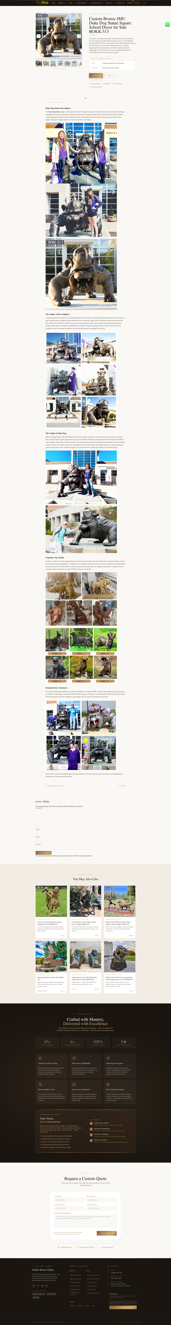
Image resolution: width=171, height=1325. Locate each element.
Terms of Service (92, 1282)
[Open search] (147, 3)
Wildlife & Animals (75, 1275)
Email (38, 837)
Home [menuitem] (53, 3)
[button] (39, 36)
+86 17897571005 (116, 1278)
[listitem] (33, 1285)
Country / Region (92, 1205)
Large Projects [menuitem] (82, 3)
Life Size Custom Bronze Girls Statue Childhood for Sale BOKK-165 (49, 923)
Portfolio (80, 1306)
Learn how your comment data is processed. (77, 856)
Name (38, 829)
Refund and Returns (93, 1293)
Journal (87, 1306)
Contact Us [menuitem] (120, 3)
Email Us (110, 75)
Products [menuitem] (61, 3)
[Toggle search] (144, 3)
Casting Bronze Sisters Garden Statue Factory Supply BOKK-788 (84, 923)
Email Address (92, 1196)
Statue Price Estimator (93, 1279)
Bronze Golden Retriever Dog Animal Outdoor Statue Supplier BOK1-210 (118, 923)
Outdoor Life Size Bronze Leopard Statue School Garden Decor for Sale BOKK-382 (119, 978)
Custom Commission (93, 1275)
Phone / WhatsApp (59, 1205)
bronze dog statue (118, 691)
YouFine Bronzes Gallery (43, 1269)
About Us (73, 1306)
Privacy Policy (91, 1289)
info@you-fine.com (65, 1247)
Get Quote (96, 75)
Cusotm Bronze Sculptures (74, 1293)
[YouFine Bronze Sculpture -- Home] (42, 3)
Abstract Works (74, 1286)
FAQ (93, 1306)
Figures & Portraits (75, 1279)
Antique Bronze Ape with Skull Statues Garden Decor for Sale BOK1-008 (84, 978)
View (62, 935)
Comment (39, 808)
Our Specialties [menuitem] (96, 3)
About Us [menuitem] (109, 3)
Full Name (58, 1196)
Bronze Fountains (75, 1282)
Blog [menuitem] (70, 3)
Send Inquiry (105, 1233)
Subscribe (123, 1307)
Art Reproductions (75, 1289)
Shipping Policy (91, 1286)
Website (38, 844)
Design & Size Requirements (63, 1213)
